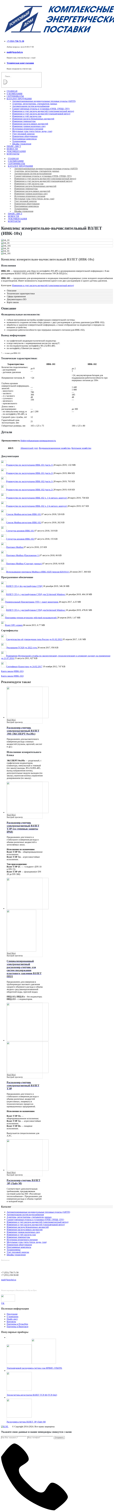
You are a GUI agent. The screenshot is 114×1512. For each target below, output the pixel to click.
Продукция (12, 1314)
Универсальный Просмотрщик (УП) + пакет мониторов (32, 602)
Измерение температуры (24, 121)
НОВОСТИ (12, 149)
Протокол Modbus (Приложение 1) (23, 555)
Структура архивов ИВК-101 (20, 531)
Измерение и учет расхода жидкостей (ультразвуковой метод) (41, 114)
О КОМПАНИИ (14, 93)
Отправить (59, 1438)
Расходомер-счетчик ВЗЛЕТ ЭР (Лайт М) (26, 1422)
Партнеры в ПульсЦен (17, 1324)
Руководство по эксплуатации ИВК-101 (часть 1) (29, 465)
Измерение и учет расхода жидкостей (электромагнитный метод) (43, 111)
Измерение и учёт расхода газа (26, 116)
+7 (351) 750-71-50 (15, 41)
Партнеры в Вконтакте (17, 1326)
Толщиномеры (19, 141)
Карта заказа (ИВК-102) (12, 676)
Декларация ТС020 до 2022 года (21, 647)
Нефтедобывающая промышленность (38, 440)
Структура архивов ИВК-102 (20, 539)
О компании (12, 1316)
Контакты (11, 1321)
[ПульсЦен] (8, 1301)
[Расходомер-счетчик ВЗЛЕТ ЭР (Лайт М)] (60, 1408)
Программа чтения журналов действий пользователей (31, 617)
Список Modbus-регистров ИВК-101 (23, 514)
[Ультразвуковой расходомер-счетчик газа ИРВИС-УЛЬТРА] (60, 1351)
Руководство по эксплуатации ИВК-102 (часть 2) (29, 489)
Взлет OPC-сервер (14, 625)
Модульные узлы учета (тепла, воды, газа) (32, 131)
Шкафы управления (21, 144)
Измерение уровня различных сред (28, 126)
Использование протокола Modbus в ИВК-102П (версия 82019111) (38, 572)
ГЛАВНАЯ (12, 91)
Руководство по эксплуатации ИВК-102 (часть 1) (29, 481)
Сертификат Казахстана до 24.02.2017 (24, 666)
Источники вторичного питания (27, 129)
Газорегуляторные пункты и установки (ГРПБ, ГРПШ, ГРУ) (41, 109)
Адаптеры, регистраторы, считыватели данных (34, 104)
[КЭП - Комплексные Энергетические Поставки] (5, 1426)
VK (2, 1303)
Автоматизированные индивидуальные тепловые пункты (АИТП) (44, 101)
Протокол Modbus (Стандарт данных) (24, 563)
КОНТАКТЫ (13, 154)
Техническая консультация (20, 63)
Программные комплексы (24, 139)
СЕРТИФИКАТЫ (15, 96)
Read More (11, 720)
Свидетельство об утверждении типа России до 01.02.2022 (34, 639)
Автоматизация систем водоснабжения (30, 106)
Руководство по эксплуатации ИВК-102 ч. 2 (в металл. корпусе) (36, 506)
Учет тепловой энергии (23, 134)
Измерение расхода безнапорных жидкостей (33, 119)
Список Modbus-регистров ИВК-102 (23, 522)
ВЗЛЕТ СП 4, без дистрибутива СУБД (24, 586)
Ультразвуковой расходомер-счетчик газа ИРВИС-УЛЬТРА (34, 1368)
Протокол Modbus (15, 547)
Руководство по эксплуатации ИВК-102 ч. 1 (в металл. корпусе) (36, 498)
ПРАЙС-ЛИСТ (14, 146)
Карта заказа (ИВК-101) (12, 671)
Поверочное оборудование (25, 136)
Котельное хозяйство (81, 448)
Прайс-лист (12, 1319)
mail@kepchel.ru (15, 52)
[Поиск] (5, 82)
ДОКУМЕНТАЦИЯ (16, 151)
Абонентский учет (29, 448)
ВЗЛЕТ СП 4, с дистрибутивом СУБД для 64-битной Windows (36, 610)
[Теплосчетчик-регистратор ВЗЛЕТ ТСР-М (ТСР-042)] (60, 1381)
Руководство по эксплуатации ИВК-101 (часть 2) (29, 473)
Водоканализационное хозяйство (54, 448)
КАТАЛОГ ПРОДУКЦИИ (19, 98)
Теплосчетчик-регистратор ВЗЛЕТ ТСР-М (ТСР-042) (32, 1395)
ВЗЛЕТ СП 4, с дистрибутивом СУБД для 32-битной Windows (36, 594)
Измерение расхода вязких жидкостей (30, 124)
